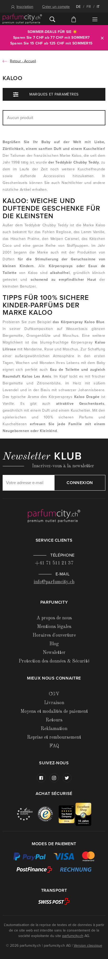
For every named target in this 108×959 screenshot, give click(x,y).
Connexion (80, 482)
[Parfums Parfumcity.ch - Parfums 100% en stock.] (22, 19)
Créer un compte (56, 6)
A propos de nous (54, 618)
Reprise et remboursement (54, 737)
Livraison (54, 702)
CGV (54, 694)
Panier (73, 18)
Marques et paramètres (54, 94)
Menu (94, 19)
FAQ (54, 746)
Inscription (25, 6)
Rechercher (52, 18)
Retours (54, 720)
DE (78, 6)
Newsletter (54, 652)
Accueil (30, 61)
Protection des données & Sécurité (54, 661)
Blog (54, 644)
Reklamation (54, 728)
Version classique (88, 945)
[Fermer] (102, 38)
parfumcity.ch (72, 936)
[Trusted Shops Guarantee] (48, 814)
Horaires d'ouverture (54, 635)
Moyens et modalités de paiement (54, 711)
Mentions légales (54, 626)
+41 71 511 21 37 (54, 563)
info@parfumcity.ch (54, 582)
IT (98, 6)
